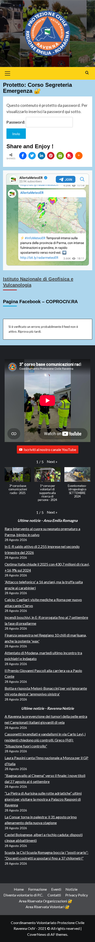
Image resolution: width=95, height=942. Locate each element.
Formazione (37, 889)
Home (19, 889)
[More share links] (79, 155)
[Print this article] (60, 155)
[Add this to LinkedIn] (41, 155)
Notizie (71, 889)
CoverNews (36, 934)
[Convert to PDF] (69, 155)
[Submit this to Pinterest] (50, 155)
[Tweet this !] (32, 155)
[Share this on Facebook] (23, 155)
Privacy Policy (76, 895)
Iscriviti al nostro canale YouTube (50, 449)
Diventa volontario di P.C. (23, 895)
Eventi (56, 889)
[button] (52, 462)
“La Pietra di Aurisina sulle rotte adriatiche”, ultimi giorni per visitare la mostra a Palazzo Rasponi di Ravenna (43, 799)
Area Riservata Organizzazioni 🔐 (45, 901)
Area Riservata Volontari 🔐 (48, 906)
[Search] (87, 73)
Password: (16, 122)
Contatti (54, 895)
